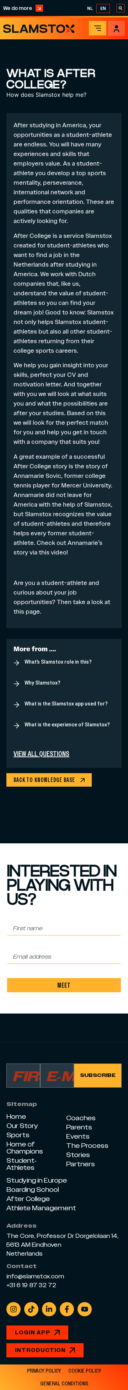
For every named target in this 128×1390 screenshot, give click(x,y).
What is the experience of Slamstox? (67, 724)
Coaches (81, 1117)
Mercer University (86, 485)
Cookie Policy (84, 1371)
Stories (78, 1154)
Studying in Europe (36, 1180)
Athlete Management (41, 1208)
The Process (87, 1145)
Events (78, 1136)
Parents (79, 1127)
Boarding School (32, 1189)
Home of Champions (24, 1148)
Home (16, 1116)
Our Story (22, 1125)
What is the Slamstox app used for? (66, 704)
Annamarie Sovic (37, 475)
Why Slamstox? (42, 683)
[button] (97, 28)
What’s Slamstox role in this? (58, 662)
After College (32, 235)
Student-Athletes (21, 1164)
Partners (80, 1164)
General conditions (64, 1384)
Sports (18, 1135)
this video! (53, 552)
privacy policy (44, 1371)
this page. (27, 611)
